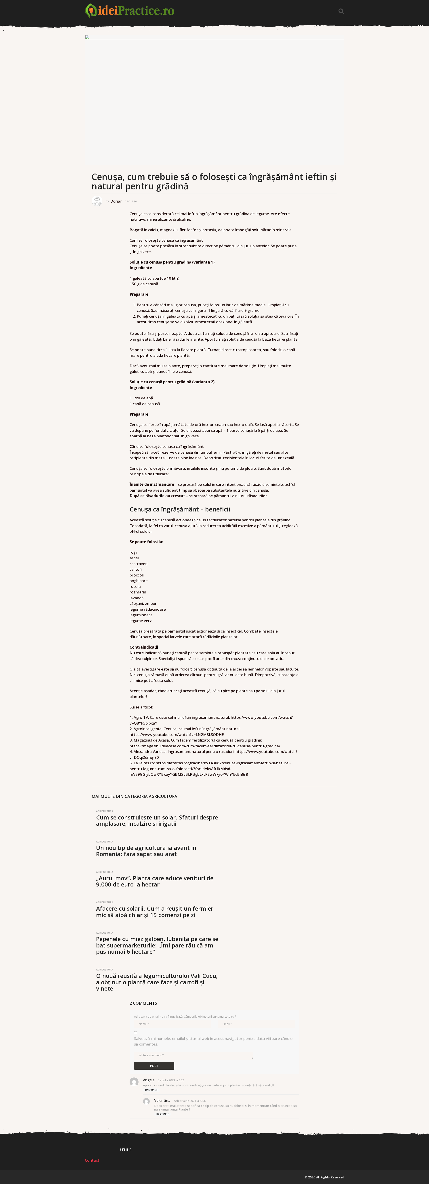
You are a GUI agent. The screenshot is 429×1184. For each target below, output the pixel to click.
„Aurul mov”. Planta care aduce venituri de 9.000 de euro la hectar (154, 881)
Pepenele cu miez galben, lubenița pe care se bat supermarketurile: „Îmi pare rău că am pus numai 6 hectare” (157, 945)
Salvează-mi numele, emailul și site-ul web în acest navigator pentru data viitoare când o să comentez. (213, 1041)
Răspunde (151, 1090)
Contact (92, 1160)
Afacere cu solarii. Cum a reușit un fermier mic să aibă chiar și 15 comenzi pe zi (154, 911)
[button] (341, 11)
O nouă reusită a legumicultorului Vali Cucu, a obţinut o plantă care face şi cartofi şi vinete (157, 982)
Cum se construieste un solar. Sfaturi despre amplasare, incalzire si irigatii (157, 820)
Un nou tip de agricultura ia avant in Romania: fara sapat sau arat (146, 851)
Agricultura (163, 796)
